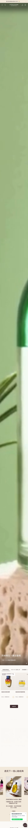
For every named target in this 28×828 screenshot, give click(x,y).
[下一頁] (27, 669)
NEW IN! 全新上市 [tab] (15, 669)
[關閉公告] (26, 1)
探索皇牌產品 (4, 761)
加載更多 (14, 706)
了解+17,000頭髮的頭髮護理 (9, 660)
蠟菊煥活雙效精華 (5, 692)
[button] (2, 5)
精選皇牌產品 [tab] (6, 669)
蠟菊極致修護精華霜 (20, 692)
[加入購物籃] (13, 697)
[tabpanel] (14, 690)
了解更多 (13, 811)
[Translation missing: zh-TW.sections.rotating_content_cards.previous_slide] (9, 815)
